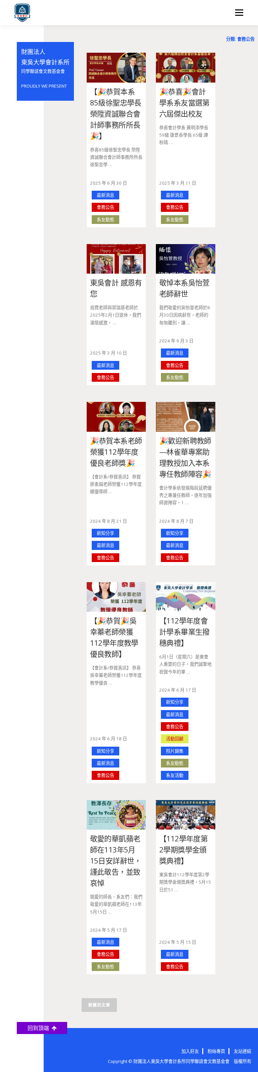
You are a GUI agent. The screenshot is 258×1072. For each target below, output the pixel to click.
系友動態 (105, 220)
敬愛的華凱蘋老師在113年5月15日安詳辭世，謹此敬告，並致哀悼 (115, 860)
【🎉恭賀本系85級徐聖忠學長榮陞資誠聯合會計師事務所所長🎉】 (115, 113)
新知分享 (105, 533)
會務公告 (105, 207)
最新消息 (105, 195)
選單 (237, 12)
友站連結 (242, 1051)
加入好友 (190, 1051)
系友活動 (174, 775)
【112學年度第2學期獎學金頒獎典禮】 (183, 849)
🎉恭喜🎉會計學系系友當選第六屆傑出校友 (184, 102)
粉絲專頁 (216, 1051)
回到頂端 (40, 1028)
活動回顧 (174, 739)
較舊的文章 (99, 1005)
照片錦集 (174, 751)
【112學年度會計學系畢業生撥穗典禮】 (184, 631)
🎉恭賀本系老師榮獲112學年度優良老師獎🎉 (116, 451)
